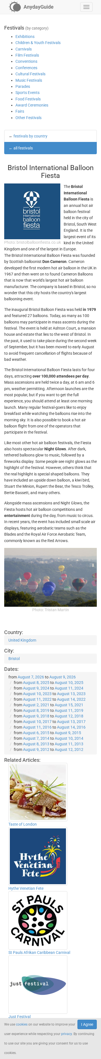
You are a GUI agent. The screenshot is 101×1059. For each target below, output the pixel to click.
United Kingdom (22, 640)
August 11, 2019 (69, 710)
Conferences (26, 68)
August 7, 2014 (36, 738)
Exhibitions (25, 36)
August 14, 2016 (71, 727)
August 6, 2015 (36, 733)
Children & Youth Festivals (38, 42)
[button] (86, 7)
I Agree (87, 1024)
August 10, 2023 (37, 694)
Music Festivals (28, 80)
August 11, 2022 (37, 699)
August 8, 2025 (36, 682)
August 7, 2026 (31, 677)
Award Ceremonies (31, 105)
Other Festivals (28, 117)
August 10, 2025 (69, 682)
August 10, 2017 (37, 721)
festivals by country (30, 136)
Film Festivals (27, 55)
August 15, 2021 (69, 705)
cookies (21, 1024)
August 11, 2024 (69, 688)
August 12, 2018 (69, 716)
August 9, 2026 (62, 677)
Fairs (19, 111)
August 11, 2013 (69, 744)
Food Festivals (28, 99)
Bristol (14, 658)
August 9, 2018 (36, 716)
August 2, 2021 (36, 705)
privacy (66, 1034)
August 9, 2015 (68, 733)
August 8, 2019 (36, 710)
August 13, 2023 (71, 694)
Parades (22, 86)
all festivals (23, 148)
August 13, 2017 (71, 721)
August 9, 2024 (36, 688)
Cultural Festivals (30, 74)
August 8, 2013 (36, 744)
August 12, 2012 (69, 749)
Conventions (26, 61)
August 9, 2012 (36, 749)
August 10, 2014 (69, 738)
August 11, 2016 (37, 727)
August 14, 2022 (71, 699)
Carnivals (23, 49)
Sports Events (27, 92)
